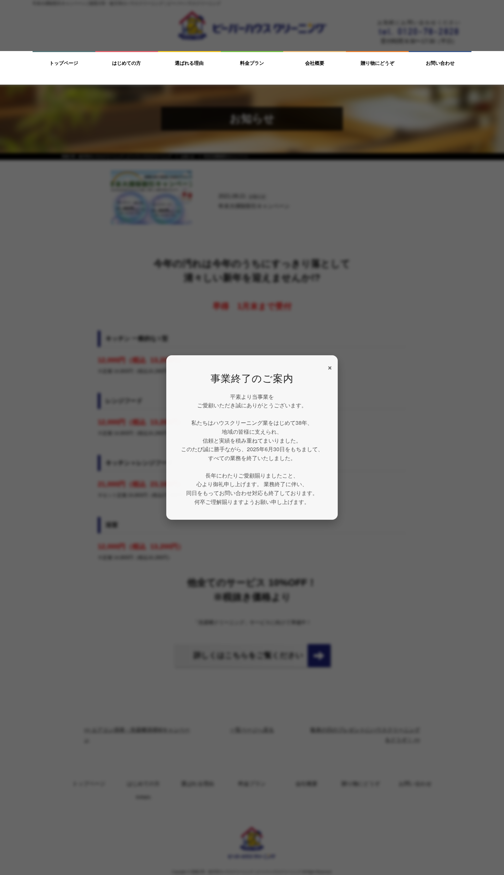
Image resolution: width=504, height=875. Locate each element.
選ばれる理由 (189, 63)
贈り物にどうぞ (377, 63)
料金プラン (252, 63)
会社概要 (314, 63)
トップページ (63, 63)
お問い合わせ (440, 63)
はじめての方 (126, 63)
